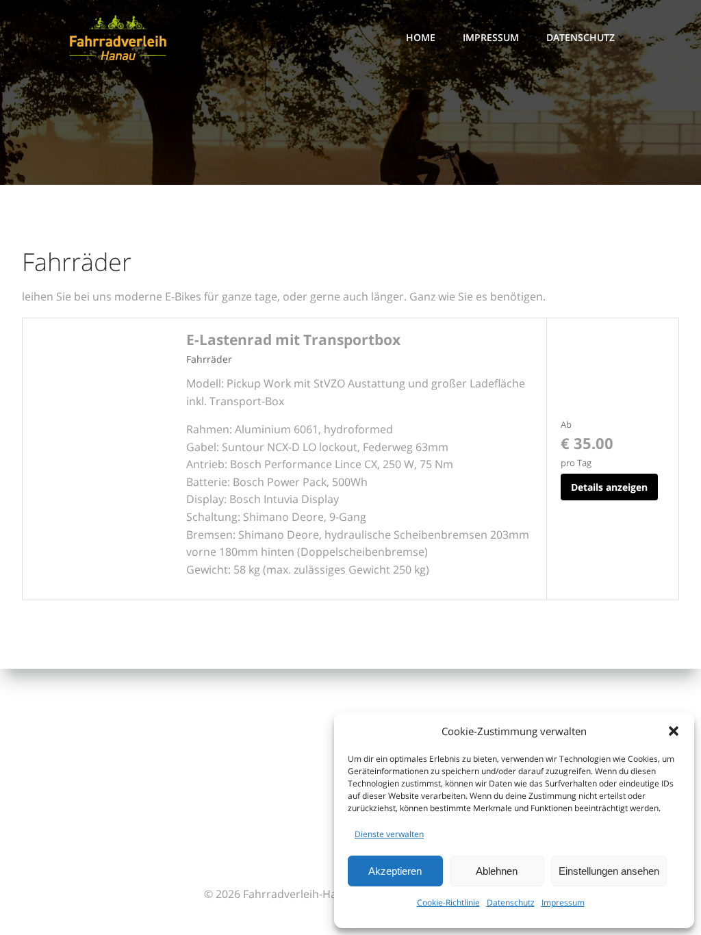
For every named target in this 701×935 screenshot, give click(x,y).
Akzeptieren (395, 871)
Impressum (563, 902)
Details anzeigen (609, 487)
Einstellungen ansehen (609, 871)
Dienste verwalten (389, 834)
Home (420, 37)
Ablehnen (497, 871)
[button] (673, 731)
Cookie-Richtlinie (448, 902)
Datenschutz (511, 902)
